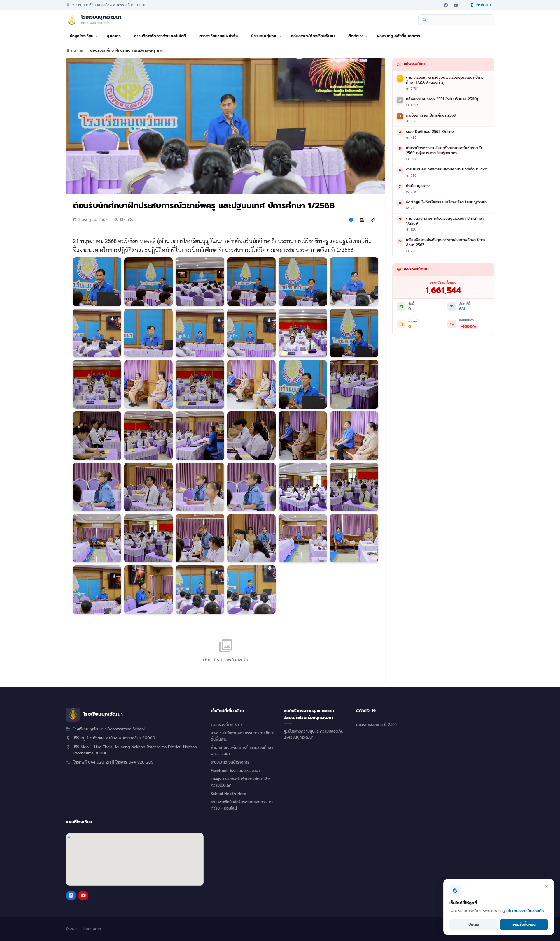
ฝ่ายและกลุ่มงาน (264, 36)
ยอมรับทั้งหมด (524, 924)
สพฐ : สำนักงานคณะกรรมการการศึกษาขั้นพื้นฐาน (243, 736)
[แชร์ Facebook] (351, 220)
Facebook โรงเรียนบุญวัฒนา (235, 771)
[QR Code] (362, 220)
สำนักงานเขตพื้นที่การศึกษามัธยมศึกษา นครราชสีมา (242, 751)
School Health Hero (228, 794)
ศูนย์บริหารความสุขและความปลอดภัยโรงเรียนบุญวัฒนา (313, 735)
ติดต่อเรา (355, 36)
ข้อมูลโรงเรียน (81, 36)
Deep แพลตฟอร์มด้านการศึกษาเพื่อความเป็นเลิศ (240, 782)
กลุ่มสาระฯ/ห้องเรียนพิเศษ (313, 36)
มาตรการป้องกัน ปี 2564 (376, 725)
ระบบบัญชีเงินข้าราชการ (230, 762)
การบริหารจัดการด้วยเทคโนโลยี (160, 36)
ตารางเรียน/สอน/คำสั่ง (218, 36)
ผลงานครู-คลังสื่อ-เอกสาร (398, 36)
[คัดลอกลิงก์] (373, 220)
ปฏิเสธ (473, 924)
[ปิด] (546, 886)
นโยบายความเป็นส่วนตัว (525, 911)
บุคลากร (114, 36)
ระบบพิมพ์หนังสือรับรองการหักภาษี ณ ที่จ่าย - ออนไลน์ (242, 805)
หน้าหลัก (77, 50)
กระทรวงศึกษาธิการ (227, 725)
